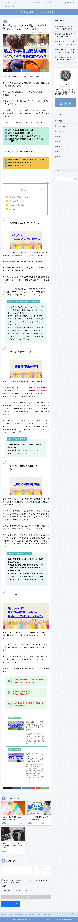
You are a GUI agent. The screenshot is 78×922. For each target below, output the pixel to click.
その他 (59, 121)
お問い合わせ (50, 3)
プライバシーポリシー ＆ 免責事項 (27, 3)
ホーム (7, 3)
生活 (58, 152)
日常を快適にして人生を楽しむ (39, 12)
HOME (6, 919)
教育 (5, 21)
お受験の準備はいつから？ (20, 197)
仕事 (58, 136)
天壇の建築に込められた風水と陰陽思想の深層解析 (66, 59)
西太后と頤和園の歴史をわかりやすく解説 (66, 35)
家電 (58, 141)
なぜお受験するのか (17, 201)
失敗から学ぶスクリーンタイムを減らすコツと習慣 (66, 51)
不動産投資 (61, 131)
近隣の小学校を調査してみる (20, 205)
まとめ (12, 209)
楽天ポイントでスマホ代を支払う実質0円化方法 (66, 28)
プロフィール (9, 7)
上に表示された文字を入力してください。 (16, 890)
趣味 (58, 157)
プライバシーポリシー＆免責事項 (21, 919)
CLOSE (42, 190)
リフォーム (61, 126)
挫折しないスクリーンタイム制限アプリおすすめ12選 (66, 43)
